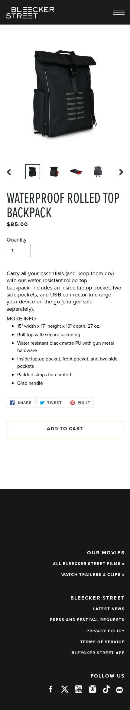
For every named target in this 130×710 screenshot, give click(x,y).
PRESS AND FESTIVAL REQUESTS (87, 620)
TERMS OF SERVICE (102, 642)
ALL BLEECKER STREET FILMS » (89, 563)
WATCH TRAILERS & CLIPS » (93, 574)
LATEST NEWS (109, 609)
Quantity (17, 239)
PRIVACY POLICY (105, 631)
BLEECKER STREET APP (98, 653)
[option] (33, 172)
